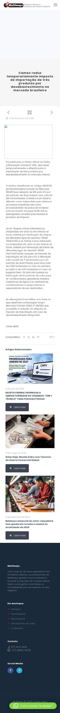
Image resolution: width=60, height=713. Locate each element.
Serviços (16, 609)
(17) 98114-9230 (21, 650)
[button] (33, 705)
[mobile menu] (55, 5)
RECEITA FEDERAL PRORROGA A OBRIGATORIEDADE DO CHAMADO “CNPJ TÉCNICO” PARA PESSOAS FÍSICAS (29, 395)
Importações (18, 613)
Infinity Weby (40, 701)
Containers (17, 628)
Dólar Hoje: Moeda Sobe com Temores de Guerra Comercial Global (28, 458)
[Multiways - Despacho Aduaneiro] (27, 5)
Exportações (18, 618)
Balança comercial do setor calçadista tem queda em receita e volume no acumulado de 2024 (29, 524)
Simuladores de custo (23, 623)
